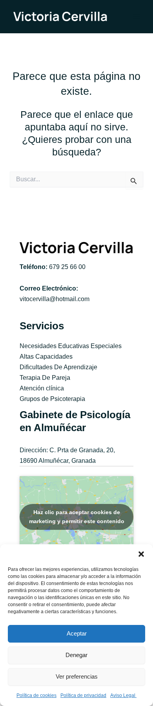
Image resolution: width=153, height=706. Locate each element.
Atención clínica (42, 388)
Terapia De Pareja (45, 377)
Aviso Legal (123, 695)
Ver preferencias (77, 676)
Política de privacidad (83, 695)
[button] (141, 554)
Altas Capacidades (46, 356)
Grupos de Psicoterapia (52, 398)
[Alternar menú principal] (136, 16)
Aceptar (77, 633)
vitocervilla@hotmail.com (54, 298)
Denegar (76, 655)
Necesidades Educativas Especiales (71, 345)
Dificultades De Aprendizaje (58, 366)
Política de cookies (36, 695)
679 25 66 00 (67, 266)
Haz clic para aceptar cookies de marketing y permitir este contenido (76, 516)
